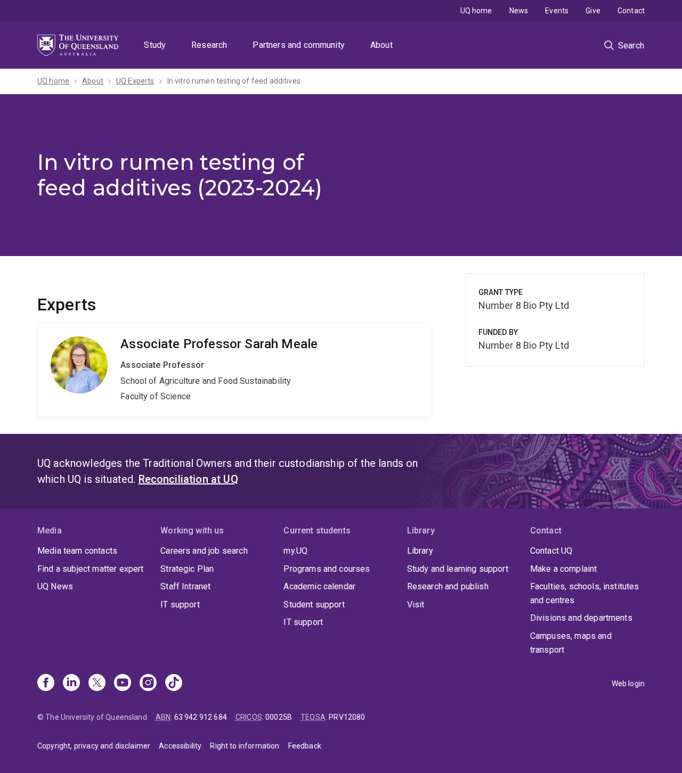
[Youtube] (122, 683)
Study (155, 45)
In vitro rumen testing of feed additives (234, 81)
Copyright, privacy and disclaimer (93, 746)
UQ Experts (135, 81)
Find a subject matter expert (90, 569)
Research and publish (448, 586)
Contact (631, 10)
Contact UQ (551, 551)
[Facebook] (45, 683)
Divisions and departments (581, 618)
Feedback (304, 746)
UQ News (55, 586)
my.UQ (295, 551)
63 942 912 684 (200, 717)
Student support (313, 604)
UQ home (476, 10)
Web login (628, 683)
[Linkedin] (71, 683)
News (519, 10)
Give (593, 10)
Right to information (244, 746)
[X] (96, 683)
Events (557, 10)
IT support (180, 604)
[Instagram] (148, 683)
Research (209, 45)
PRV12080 (347, 717)
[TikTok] (173, 683)
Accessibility (180, 746)
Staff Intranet (185, 586)
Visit (416, 604)
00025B (278, 717)
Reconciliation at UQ (188, 479)
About (381, 45)
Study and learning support (457, 569)
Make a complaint (563, 569)
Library (420, 551)
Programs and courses (326, 569)
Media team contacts (77, 551)
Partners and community (299, 45)
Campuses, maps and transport (571, 643)
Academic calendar (319, 586)
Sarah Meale (234, 370)
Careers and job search (204, 551)
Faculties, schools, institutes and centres (584, 593)
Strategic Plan (187, 569)
